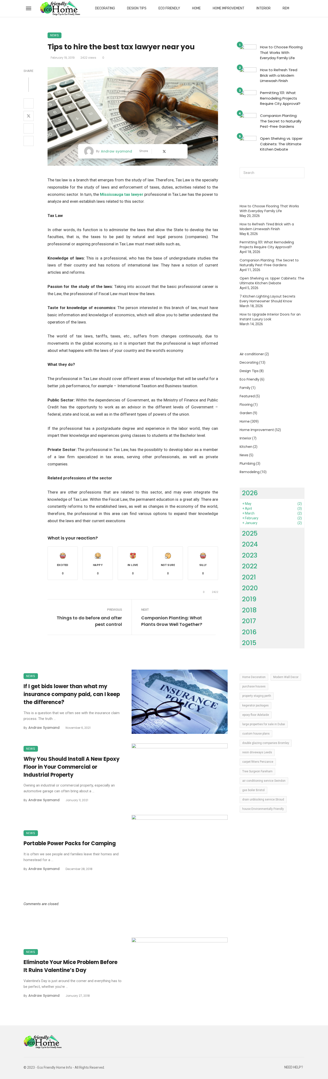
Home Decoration (254, 677)
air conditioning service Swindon (263, 780)
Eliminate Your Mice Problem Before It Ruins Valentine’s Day (70, 966)
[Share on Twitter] (29, 116)
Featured (247, 396)
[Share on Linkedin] (29, 141)
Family (245, 387)
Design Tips (136, 8)
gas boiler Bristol (253, 790)
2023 (249, 555)
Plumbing (247, 463)
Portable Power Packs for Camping (70, 843)
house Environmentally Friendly (263, 809)
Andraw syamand (116, 151)
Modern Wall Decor (285, 677)
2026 (250, 493)
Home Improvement (228, 8)
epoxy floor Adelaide (255, 715)
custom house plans (256, 733)
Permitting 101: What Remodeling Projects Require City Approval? (280, 98)
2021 (249, 577)
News (54, 35)
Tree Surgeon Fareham (257, 771)
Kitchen (246, 446)
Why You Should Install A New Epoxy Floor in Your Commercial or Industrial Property (72, 767)
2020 (250, 588)
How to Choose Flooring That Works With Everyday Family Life (281, 52)
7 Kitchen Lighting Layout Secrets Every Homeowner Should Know (267, 299)
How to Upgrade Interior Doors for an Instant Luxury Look (270, 317)
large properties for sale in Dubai (263, 724)
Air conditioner (252, 354)
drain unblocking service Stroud (263, 799)
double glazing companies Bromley (265, 743)
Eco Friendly (169, 8)
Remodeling (250, 472)
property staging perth (256, 696)
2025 (250, 533)
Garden (246, 413)
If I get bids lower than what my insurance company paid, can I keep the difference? (72, 694)
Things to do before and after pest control (89, 621)
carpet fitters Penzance (257, 761)
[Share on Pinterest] (29, 128)
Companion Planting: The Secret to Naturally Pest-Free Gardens (280, 121)
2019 (249, 599)
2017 (249, 621)
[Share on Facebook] (29, 103)
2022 (249, 566)
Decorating (105, 8)
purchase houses (254, 686)
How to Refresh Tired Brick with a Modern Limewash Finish (278, 75)
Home (196, 8)
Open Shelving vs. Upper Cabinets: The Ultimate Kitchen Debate (281, 144)
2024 (250, 544)
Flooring (246, 404)
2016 (249, 632)
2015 (249, 642)
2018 (249, 610)
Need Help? (293, 1067)
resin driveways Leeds (257, 752)
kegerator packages (255, 705)
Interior (263, 8)
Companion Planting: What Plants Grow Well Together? (171, 621)
